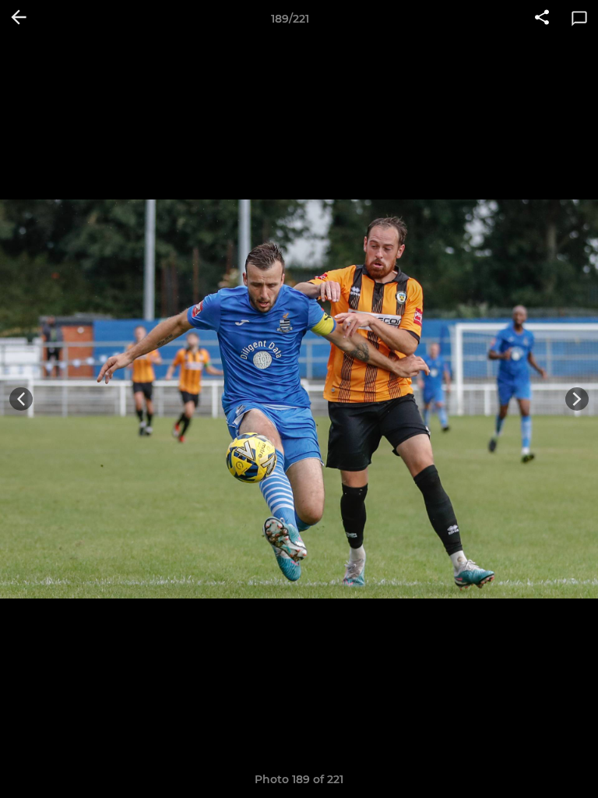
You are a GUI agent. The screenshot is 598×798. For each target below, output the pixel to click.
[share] (542, 19)
